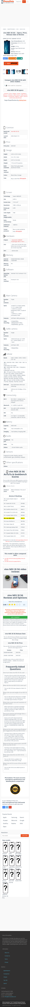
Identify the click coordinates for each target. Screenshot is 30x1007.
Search (5, 983)
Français (23, 1002)
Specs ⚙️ (5, 58)
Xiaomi (22, 817)
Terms (6, 959)
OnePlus (5, 823)
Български (23, 1003)
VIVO (21, 823)
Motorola (14, 820)
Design (14, 93)
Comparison (6, 974)
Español (15, 1002)
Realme (13, 823)
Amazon (23, 178)
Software (10, 95)
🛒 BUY (8, 63)
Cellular (6, 96)
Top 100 (5, 980)
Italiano (11, 1003)
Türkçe (7, 1003)
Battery (17, 96)
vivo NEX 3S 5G (15, 131)
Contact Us (7, 956)
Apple (4, 817)
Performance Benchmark (16, 98)
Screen (18, 93)
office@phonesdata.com (10, 996)
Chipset (5, 977)
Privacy (6, 962)
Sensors (26, 96)
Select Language (6, 1002)
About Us (7, 952)
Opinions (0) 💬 (12, 58)
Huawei (5, 820)
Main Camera (17, 95)
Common (6, 93)
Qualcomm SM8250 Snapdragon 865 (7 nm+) (17, 240)
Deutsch (19, 1002)
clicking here (22, 100)
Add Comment (15, 617)
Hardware (23, 93)
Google (22, 820)
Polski (19, 1003)
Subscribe (25, 835)
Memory (5, 95)
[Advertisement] (15, 16)
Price (10, 93)
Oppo (4, 826)
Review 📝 (19, 58)
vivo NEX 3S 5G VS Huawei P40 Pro (12, 561)
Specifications (7, 970)
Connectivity (11, 96)
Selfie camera (24, 95)
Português (15, 1003)
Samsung (14, 817)
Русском (4, 1003)
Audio (21, 96)
